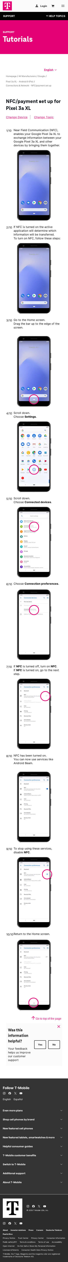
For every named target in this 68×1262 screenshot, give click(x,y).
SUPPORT (9, 15)
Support (8, 32)
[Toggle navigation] (55, 16)
